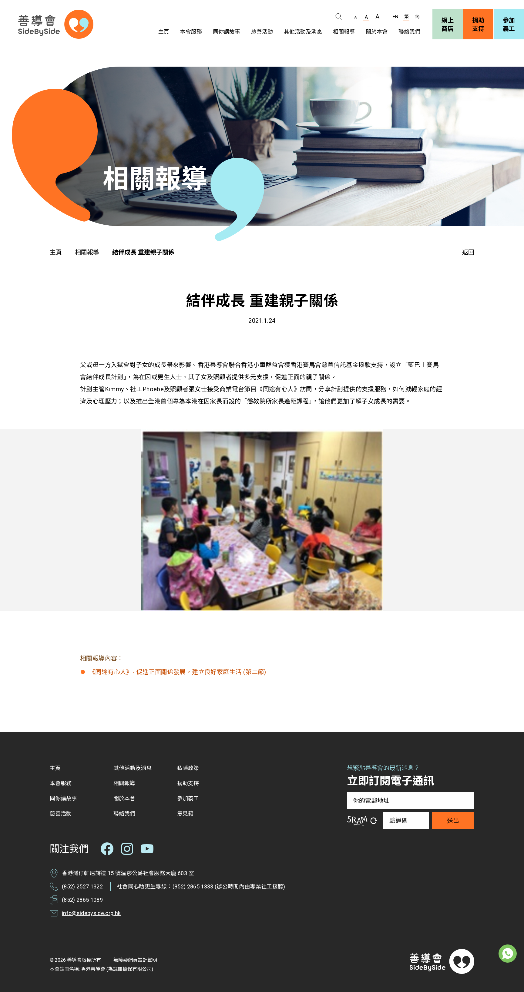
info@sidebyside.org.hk (91, 913)
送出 (453, 820)
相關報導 (87, 252)
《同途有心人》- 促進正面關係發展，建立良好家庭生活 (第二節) (177, 672)
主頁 (56, 252)
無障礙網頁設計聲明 (135, 960)
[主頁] (55, 24)
